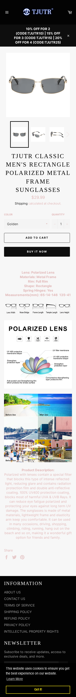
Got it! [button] (38, 689)
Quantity (58, 214)
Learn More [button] (14, 679)
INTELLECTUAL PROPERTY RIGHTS (31, 631)
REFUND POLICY (17, 618)
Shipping (21, 203)
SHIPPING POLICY (18, 612)
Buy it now (37, 251)
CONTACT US (14, 599)
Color (8, 214)
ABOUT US (12, 592)
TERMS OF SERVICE (19, 605)
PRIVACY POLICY (17, 625)
